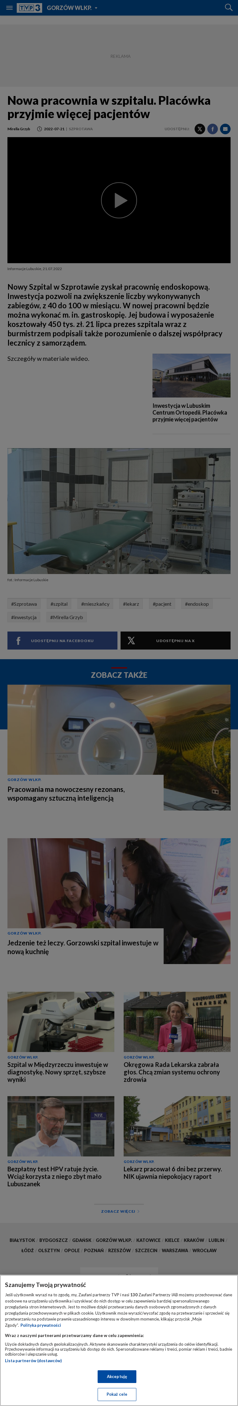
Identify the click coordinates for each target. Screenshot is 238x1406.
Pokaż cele (117, 1394)
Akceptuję (117, 1376)
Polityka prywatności (40, 1325)
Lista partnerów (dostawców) (33, 1360)
